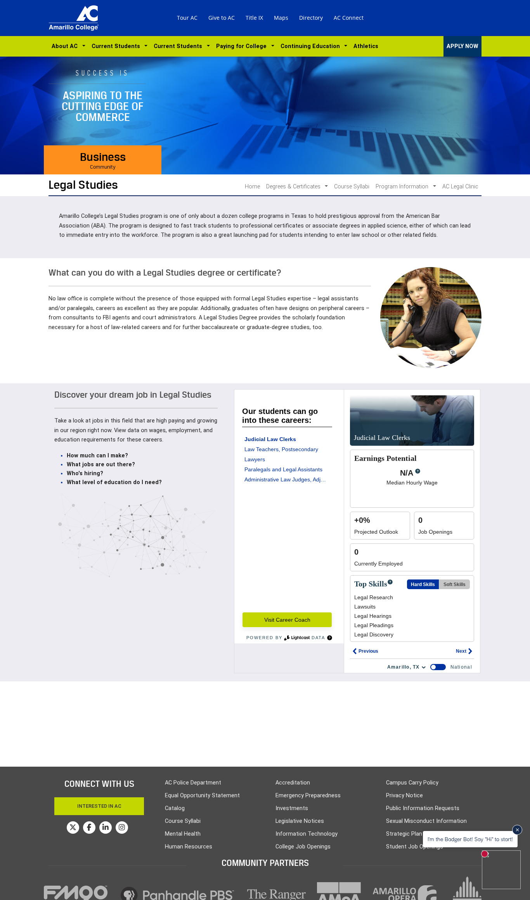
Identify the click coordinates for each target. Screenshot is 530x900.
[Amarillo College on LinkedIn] (105, 827)
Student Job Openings (414, 846)
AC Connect (349, 17)
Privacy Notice (404, 795)
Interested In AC (99, 806)
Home (252, 186)
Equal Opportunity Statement (202, 795)
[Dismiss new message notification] (517, 830)
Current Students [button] (117, 46)
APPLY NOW (462, 46)
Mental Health (183, 834)
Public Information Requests (422, 808)
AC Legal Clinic (460, 186)
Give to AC (221, 17)
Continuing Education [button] (312, 46)
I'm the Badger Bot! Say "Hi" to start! (470, 839)
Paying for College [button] (243, 46)
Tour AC (187, 17)
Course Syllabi (351, 186)
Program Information (403, 186)
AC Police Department (193, 782)
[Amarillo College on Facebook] (89, 827)
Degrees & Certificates (294, 186)
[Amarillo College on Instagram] (122, 827)
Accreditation (292, 782)
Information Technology (306, 834)
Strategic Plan (404, 834)
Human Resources (188, 846)
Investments (291, 808)
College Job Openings (303, 846)
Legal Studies (83, 184)
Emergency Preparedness (308, 795)
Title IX (254, 17)
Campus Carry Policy (412, 782)
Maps (281, 17)
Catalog (175, 808)
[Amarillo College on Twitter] (73, 827)
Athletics (365, 46)
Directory (311, 17)
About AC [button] (66, 46)
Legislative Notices (299, 821)
